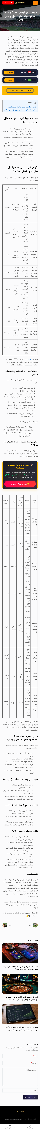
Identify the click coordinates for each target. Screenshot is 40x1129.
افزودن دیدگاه (30, 1070)
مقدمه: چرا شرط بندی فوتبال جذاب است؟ (21, 107)
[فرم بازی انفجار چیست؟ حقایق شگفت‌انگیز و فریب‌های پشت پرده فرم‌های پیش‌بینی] (20, 1014)
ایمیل (33, 1063)
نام (34, 1056)
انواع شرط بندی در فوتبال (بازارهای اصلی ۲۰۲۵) (20, 110)
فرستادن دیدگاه (30, 1097)
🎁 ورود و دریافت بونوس (20, 484)
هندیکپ (28, 359)
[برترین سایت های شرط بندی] (35, 3)
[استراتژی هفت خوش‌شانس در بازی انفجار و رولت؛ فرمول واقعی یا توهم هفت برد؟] (20, 984)
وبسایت (33, 1090)
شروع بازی (7, 3)
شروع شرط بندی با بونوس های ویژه (20, 91)
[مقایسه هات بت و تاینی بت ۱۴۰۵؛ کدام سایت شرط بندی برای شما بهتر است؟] (20, 953)
